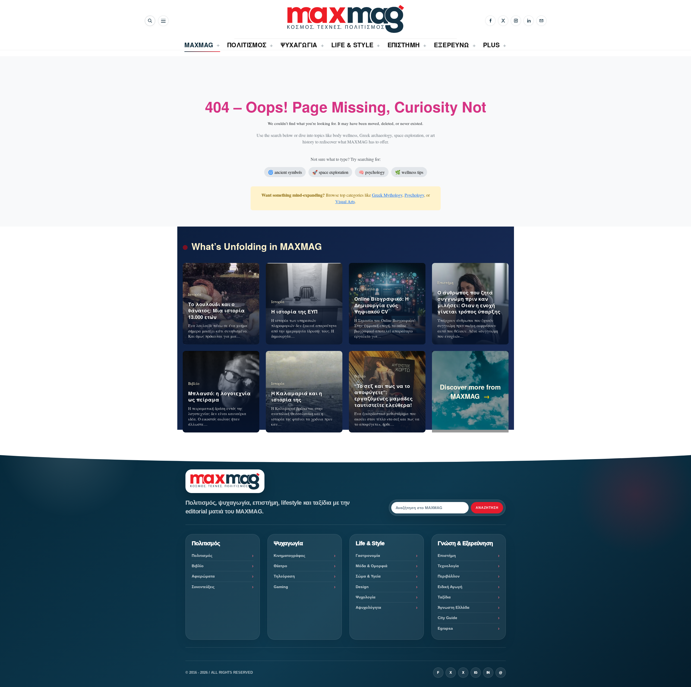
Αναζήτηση (487, 508)
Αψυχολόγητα (368, 607)
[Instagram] (516, 20)
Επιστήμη (447, 555)
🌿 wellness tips (409, 172)
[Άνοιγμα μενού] (163, 20)
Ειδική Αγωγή (450, 587)
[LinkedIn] (528, 20)
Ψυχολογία (366, 597)
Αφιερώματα (203, 576)
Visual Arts (345, 201)
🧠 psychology (372, 172)
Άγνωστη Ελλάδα (453, 607)
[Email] (541, 20)
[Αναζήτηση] (150, 21)
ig (475, 673)
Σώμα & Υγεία (368, 576)
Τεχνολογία (448, 566)
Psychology (414, 195)
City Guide (447, 618)
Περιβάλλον (449, 576)
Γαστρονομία (368, 555)
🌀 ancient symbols (285, 172)
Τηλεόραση (284, 576)
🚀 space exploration (330, 172)
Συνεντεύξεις (203, 587)
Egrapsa (445, 628)
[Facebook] (490, 20)
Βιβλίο (198, 566)
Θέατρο (280, 566)
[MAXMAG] (345, 19)
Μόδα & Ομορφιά (371, 566)
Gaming (281, 587)
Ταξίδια (444, 597)
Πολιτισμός (202, 555)
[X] (503, 20)
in (488, 673)
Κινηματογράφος (289, 555)
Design (362, 587)
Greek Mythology (387, 195)
